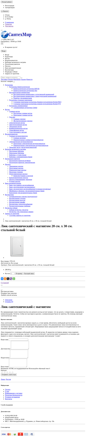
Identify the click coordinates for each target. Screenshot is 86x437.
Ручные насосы (14, 181)
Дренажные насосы (16, 166)
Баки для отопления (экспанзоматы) (22, 187)
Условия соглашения (12, 397)
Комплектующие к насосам (23, 176)
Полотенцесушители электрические (22, 162)
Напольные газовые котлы (22, 115)
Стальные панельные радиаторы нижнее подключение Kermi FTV (37, 104)
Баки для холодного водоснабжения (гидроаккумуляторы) (30, 189)
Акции (23, 79)
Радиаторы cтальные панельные (20, 100)
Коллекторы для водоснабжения (20, 204)
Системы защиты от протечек (20, 215)
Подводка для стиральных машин (21, 212)
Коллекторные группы (17, 198)
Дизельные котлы (15, 126)
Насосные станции (16, 172)
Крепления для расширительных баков (23, 193)
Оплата (10, 79)
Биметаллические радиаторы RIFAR (26, 89)
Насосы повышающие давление (20, 179)
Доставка (4, 79)
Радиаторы (9, 85)
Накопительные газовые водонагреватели (28, 140)
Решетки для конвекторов (22, 98)
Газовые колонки (19, 138)
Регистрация (9, 6)
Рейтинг (4, 370)
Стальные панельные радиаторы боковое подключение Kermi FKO (37, 102)
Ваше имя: (4, 339)
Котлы (7, 109)
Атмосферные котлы (16, 130)
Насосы (7, 164)
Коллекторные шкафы (17, 202)
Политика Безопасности (13, 395)
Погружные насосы (16, 168)
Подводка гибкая (11, 208)
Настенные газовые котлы (22, 113)
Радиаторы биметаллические (19, 87)
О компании (9, 22)
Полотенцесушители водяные (20, 160)
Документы (9, 26)
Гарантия (8, 24)
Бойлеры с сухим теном (17, 155)
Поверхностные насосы (17, 170)
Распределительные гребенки (19, 206)
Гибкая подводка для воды (18, 210)
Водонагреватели (11, 134)
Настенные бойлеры (16, 151)
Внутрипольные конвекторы (19, 92)
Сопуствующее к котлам (18, 132)
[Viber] (11, 278)
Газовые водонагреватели (18, 136)
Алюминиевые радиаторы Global (25, 107)
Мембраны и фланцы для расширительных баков (26, 191)
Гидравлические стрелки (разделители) (23, 196)
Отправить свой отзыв (9, 374)
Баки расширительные (13, 183)
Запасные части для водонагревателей (23, 147)
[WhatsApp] (14, 278)
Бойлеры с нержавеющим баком (20, 157)
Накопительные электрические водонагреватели (30, 145)
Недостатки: (5, 358)
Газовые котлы (14, 111)
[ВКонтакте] (2, 278)
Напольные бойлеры (16, 153)
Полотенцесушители (12, 159)
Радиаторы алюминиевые (18, 106)
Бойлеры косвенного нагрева (15, 149)
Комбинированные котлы (18, 128)
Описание (8, 300)
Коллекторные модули (17, 200)
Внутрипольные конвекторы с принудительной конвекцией (34, 96)
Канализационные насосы (18, 178)
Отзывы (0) (9, 302)
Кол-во (7, 273)
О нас (7, 391)
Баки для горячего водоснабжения (21, 185)
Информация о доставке (13, 393)
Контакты (17, 79)
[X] (8, 278)
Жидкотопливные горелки (22, 121)
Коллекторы (9, 195)
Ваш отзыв (5, 367)
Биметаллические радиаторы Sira (25, 90)
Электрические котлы (17, 123)
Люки (3, 379)
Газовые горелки (19, 119)
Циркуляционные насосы (18, 174)
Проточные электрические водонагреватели (29, 143)
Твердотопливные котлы (18, 125)
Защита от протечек (12, 213)
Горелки (12, 117)
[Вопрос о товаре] (2, 285)
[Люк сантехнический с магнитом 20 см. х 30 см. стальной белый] (17, 257)
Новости (29, 79)
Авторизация (9, 7)
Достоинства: (5, 349)
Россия (8, 379)
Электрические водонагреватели (21, 142)
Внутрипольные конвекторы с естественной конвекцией (33, 94)
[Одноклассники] (5, 278)
